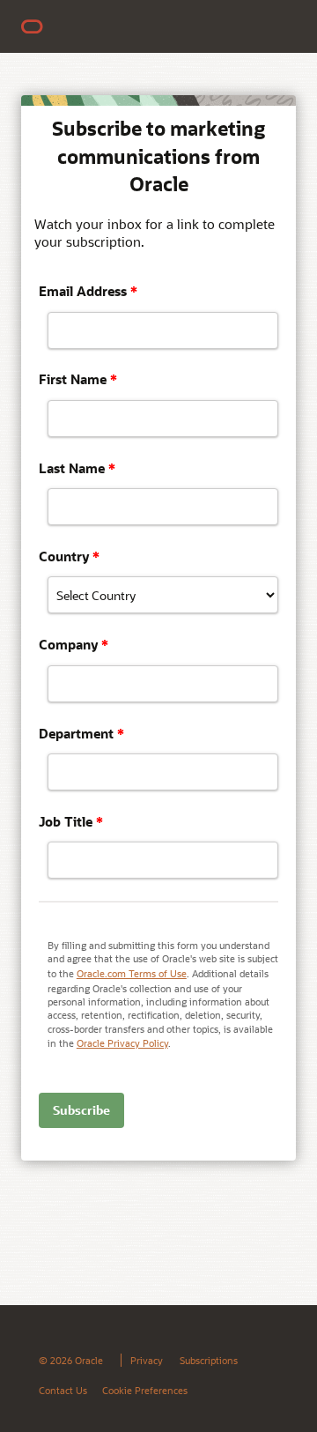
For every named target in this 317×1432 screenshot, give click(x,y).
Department (81, 733)
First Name (78, 379)
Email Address (88, 291)
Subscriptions (209, 1360)
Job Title (71, 821)
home (40, 26)
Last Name (77, 468)
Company (73, 644)
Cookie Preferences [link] (145, 1390)
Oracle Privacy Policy (122, 1043)
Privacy (146, 1360)
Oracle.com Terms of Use (132, 973)
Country (69, 556)
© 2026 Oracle (71, 1360)
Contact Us (63, 1390)
